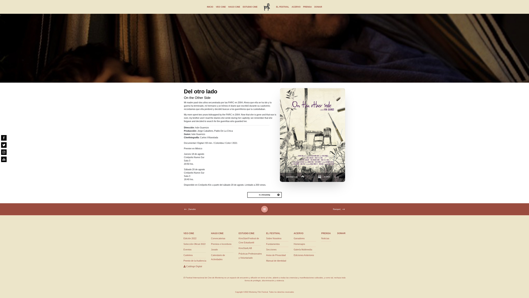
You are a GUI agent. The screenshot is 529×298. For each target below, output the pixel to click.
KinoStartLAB (245, 248)
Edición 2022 (189, 238)
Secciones (271, 249)
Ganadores (299, 238)
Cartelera (188, 255)
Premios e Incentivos (221, 244)
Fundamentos (273, 244)
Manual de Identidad (276, 261)
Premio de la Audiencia (194, 261)
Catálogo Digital (194, 266)
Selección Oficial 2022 (194, 244)
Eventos (187, 249)
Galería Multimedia (303, 249)
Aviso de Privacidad (276, 255)
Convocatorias (218, 238)
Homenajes (299, 244)
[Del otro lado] (264, 209)
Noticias (325, 238)
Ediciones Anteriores (304, 255)
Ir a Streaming (264, 195)
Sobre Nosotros (273, 238)
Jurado (214, 249)
